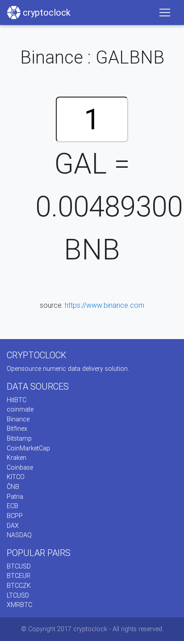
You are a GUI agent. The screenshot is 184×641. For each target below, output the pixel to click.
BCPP (15, 516)
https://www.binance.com (104, 305)
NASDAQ (19, 535)
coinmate (20, 409)
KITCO (16, 477)
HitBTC (16, 400)
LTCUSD (18, 595)
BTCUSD (19, 566)
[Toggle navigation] (165, 12)
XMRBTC (19, 605)
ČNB (13, 487)
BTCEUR (18, 576)
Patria (15, 496)
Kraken (16, 458)
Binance (18, 419)
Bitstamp (19, 438)
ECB (12, 506)
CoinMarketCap (28, 448)
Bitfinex (17, 429)
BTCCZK (19, 586)
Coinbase (20, 467)
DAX (13, 526)
